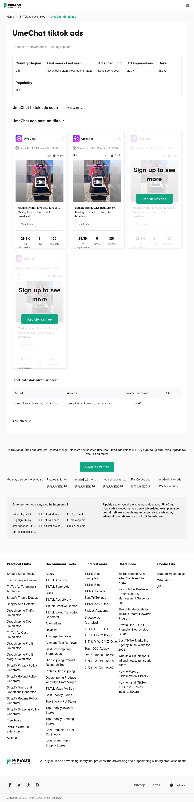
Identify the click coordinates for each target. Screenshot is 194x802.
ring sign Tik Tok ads (25, 520)
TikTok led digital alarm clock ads (26, 532)
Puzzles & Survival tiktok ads (61, 479)
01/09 (87, 667)
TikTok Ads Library (58, 599)
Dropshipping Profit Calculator (20, 645)
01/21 (87, 661)
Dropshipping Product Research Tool (60, 662)
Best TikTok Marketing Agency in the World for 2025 (134, 645)
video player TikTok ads (26, 514)
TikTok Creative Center (61, 606)
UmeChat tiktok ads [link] (63, 16)
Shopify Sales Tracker (21, 573)
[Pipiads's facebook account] (10, 785)
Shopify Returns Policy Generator (22, 700)
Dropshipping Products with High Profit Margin (61, 679)
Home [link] (11, 16)
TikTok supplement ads (78, 526)
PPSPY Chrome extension (18, 729)
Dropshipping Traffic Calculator (20, 612)
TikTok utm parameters (22, 580)
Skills (49, 593)
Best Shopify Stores (59, 695)
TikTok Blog (92, 584)
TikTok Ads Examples (92, 575)
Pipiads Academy (96, 610)
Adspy (50, 573)
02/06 (98, 655)
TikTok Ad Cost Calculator (17, 634)
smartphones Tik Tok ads (26, 526)
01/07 (109, 667)
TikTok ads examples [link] (33, 16)
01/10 (109, 661)
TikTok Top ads (94, 591)
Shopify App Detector (21, 604)
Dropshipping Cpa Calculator (19, 623)
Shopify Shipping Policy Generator (23, 711)
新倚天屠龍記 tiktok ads (61, 486)
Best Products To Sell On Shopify (60, 732)
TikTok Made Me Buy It (61, 688)
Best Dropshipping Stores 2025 (58, 651)
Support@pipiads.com (172, 573)
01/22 (109, 655)
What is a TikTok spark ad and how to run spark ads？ (134, 660)
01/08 (98, 667)
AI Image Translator (59, 636)
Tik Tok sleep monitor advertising (78, 520)
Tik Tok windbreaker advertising (52, 514)
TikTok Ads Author (96, 604)
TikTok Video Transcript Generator (61, 614)
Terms (155, 785)
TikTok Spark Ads (58, 586)
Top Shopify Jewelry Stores (59, 710)
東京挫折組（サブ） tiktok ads (89, 479)
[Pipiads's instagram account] (37, 785)
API (159, 586)
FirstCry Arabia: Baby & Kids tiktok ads (145, 479)
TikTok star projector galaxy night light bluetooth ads (52, 526)
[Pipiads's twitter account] (19, 785)
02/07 (87, 655)
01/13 (98, 661)
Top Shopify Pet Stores (61, 701)
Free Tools (14, 720)
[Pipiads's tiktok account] (28, 785)
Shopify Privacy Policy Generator (22, 667)
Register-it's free (154, 198)
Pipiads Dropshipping (60, 671)
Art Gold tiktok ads (170, 479)
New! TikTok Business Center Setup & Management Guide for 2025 (133, 596)
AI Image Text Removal (61, 642)
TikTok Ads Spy (56, 580)
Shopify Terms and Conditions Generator (21, 689)
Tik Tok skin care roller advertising (52, 520)
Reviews (51, 630)
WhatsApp (164, 580)
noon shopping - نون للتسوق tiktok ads (117, 479)
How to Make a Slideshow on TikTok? (133, 673)
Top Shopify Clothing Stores (60, 721)
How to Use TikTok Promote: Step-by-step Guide (133, 629)
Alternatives (54, 623)
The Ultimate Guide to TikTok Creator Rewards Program (134, 613)
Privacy (139, 785)
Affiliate (12, 737)
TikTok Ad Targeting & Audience (22, 588)
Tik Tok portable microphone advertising (78, 514)
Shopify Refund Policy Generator (22, 678)
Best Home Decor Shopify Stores (58, 743)
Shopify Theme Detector (23, 597)
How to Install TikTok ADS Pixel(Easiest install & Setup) (132, 687)
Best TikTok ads (95, 597)
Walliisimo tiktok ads (171, 486)
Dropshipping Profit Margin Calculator (20, 656)
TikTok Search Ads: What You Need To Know (131, 578)
